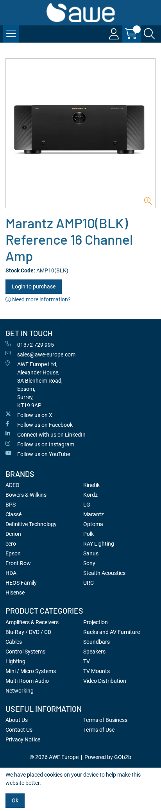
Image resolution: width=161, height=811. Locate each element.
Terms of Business (105, 720)
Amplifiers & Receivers (32, 622)
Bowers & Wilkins (26, 495)
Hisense (15, 592)
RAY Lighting (98, 544)
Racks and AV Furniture (111, 632)
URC (88, 583)
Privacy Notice (22, 739)
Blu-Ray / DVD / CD (28, 632)
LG (86, 504)
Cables (13, 642)
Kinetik (91, 485)
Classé (13, 514)
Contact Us (18, 730)
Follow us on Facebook (45, 425)
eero (10, 544)
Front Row (18, 563)
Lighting (15, 661)
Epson (13, 553)
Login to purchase (33, 286)
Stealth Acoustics (104, 573)
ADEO (12, 485)
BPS (10, 504)
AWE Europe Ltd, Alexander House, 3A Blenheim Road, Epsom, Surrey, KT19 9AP (40, 384)
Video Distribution (104, 681)
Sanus (90, 553)
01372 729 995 (35, 345)
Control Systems (25, 651)
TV (86, 661)
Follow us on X (34, 415)
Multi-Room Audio (27, 681)
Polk (88, 534)
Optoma (93, 524)
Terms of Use (98, 730)
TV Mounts (96, 671)
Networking (19, 690)
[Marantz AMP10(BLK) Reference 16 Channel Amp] (80, 133)
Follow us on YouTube (43, 454)
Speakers (94, 651)
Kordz (90, 495)
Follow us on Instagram (45, 444)
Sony (89, 563)
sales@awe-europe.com (46, 354)
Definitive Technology (31, 524)
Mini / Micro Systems (30, 671)
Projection (95, 622)
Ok (15, 800)
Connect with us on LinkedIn (51, 434)
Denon (13, 534)
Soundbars (96, 642)
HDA (10, 573)
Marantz (93, 514)
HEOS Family (21, 583)
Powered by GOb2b (107, 757)
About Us (16, 720)
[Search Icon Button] (149, 34)
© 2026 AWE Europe (54, 757)
